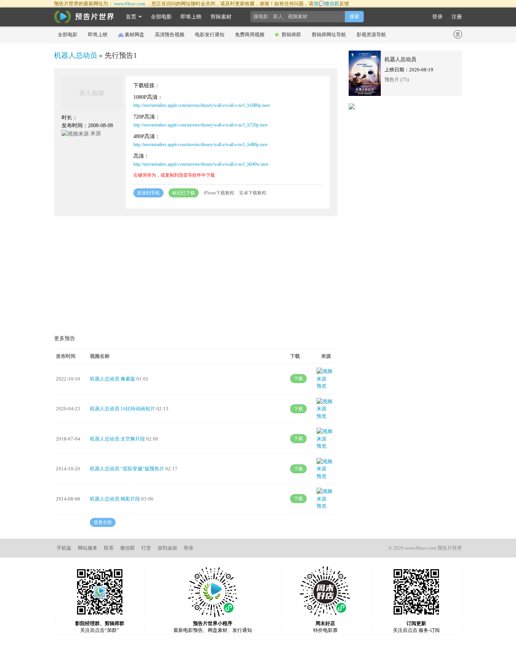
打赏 (146, 548)
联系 (109, 548)
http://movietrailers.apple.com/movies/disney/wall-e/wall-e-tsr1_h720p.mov (200, 125)
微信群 (127, 548)
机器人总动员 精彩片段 (115, 499)
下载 (298, 378)
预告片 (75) (397, 79)
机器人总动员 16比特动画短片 (122, 408)
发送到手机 (148, 193)
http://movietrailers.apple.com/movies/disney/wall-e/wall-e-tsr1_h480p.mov (200, 144)
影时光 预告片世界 (84, 17)
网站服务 (87, 548)
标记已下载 (183, 193)
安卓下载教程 (252, 193)
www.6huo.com (129, 3)
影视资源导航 (371, 34)
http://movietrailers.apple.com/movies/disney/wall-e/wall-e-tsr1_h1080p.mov (201, 105)
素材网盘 (134, 34)
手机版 (64, 548)
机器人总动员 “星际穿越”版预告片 (127, 468)
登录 (437, 17)
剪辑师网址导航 (329, 34)
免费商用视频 (249, 34)
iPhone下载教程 (219, 193)
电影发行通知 (209, 34)
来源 (95, 133)
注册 (456, 17)
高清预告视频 (169, 34)
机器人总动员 (75, 55)
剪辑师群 (291, 34)
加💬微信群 (326, 3)
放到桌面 (167, 548)
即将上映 (191, 17)
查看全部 (103, 522)
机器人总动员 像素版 (112, 379)
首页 (131, 17)
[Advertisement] (195, 277)
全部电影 (161, 17)
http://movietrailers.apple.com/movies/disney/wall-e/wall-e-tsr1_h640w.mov (201, 164)
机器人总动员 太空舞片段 (117, 439)
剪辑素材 (221, 17)
